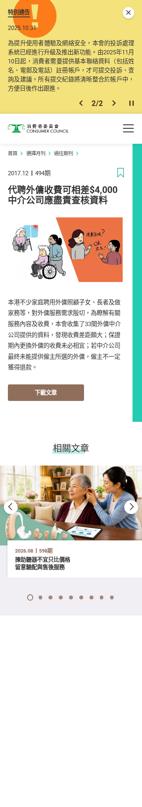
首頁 (12, 153)
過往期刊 (63, 153)
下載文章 (46, 392)
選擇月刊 (35, 153)
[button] (81, 103)
